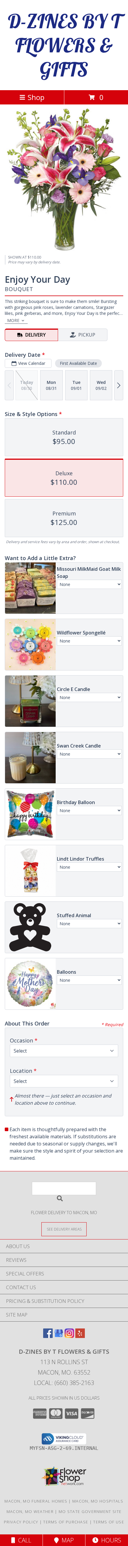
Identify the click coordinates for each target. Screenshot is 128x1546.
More (13, 320)
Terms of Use (108, 1522)
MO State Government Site (90, 1511)
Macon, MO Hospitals (98, 1501)
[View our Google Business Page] (58, 1336)
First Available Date (78, 363)
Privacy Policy (21, 1522)
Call (23, 1540)
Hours (109, 1540)
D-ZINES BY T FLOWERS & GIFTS (64, 45)
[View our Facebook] (48, 1336)
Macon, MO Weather (30, 1511)
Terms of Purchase (65, 1522)
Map (66, 1540)
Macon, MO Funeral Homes (35, 1501)
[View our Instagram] (69, 1336)
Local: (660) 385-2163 (64, 1383)
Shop (36, 97)
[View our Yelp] (80, 1336)
